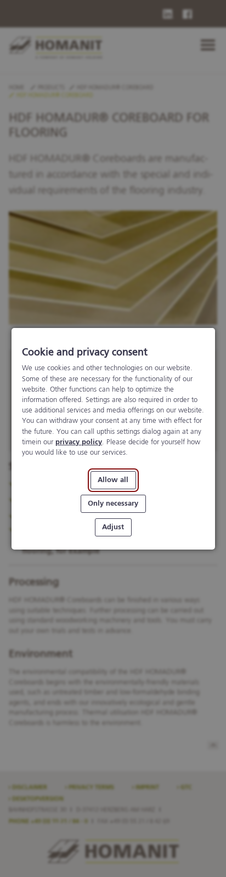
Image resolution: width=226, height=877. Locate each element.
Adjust (113, 526)
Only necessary (113, 503)
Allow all (113, 480)
